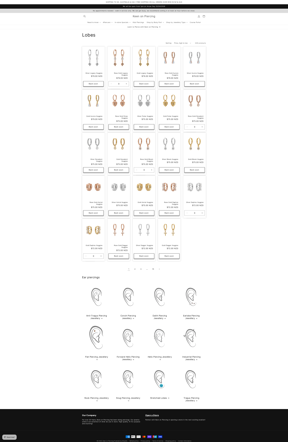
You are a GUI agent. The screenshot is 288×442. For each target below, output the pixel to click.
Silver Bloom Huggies (170, 159)
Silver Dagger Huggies (144, 245)
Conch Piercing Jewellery (128, 316)
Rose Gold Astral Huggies (96, 203)
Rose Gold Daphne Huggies (171, 203)
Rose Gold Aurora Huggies (171, 74)
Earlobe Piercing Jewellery (191, 316)
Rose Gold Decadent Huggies (196, 117)
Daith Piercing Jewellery (160, 316)
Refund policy (134, 441)
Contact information (184, 441)
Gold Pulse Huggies (170, 116)
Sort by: (169, 43)
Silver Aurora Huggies (195, 73)
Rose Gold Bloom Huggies (146, 160)
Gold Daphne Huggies (94, 245)
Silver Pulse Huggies (145, 116)
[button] (84, 16)
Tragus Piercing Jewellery (191, 399)
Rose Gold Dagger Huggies (121, 246)
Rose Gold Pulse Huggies (121, 117)
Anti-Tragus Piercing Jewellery (96, 316)
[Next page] (159, 269)
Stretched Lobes (158, 398)
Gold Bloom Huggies (196, 159)
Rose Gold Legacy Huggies (121, 74)
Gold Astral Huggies (145, 202)
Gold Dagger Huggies (170, 245)
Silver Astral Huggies (120, 202)
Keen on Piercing (108, 441)
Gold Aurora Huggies (94, 116)
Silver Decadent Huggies (96, 160)
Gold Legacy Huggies (145, 73)
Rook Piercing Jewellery (96, 398)
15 (153, 269)
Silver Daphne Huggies (195, 202)
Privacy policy (145, 441)
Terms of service (157, 441)
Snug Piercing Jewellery (128, 398)
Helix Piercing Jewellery (160, 357)
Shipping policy (170, 441)
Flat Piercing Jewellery (96, 357)
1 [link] (128, 269)
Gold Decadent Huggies (122, 160)
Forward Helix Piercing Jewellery (128, 358)
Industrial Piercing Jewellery (191, 358)
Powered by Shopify (120, 441)
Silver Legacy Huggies (94, 73)
